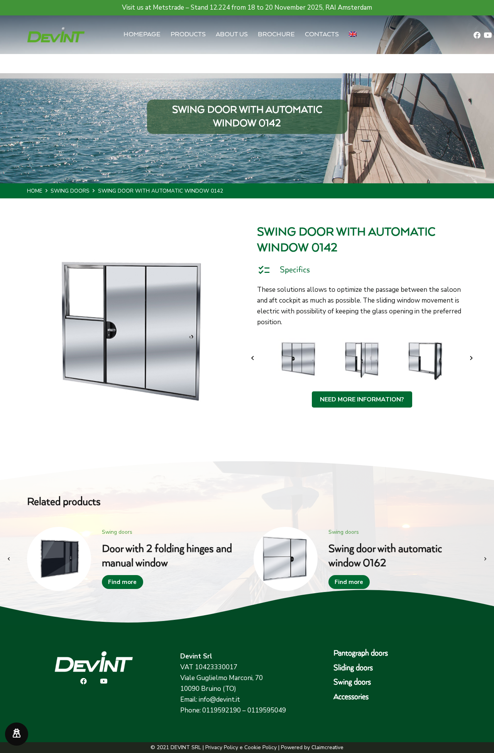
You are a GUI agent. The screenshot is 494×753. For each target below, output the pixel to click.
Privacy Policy (221, 747)
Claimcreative (327, 747)
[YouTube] (488, 35)
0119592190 (221, 710)
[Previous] (253, 358)
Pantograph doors (360, 653)
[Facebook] (477, 35)
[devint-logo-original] (56, 34)
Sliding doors (353, 667)
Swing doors (352, 682)
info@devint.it (219, 699)
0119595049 (266, 710)
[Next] (471, 358)
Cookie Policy (260, 747)
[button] (363, 34)
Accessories (351, 696)
